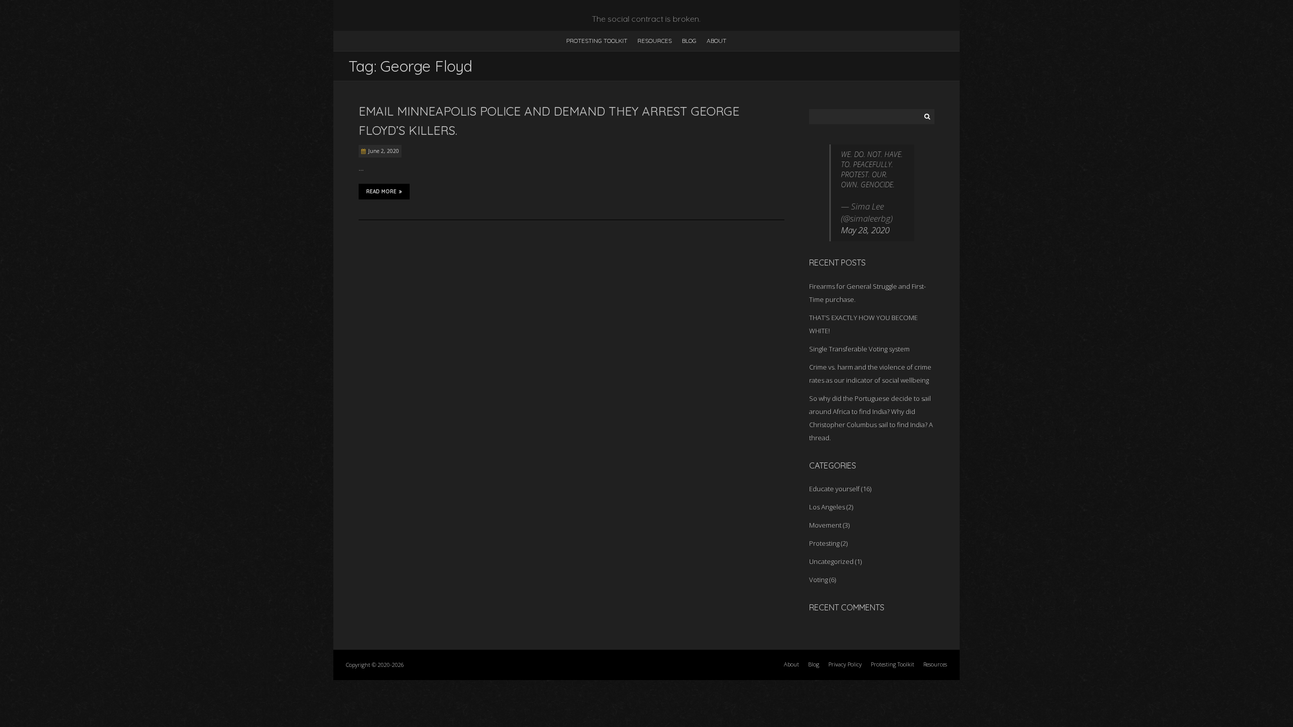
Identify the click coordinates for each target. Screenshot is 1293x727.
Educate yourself (834, 488)
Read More (381, 191)
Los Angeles (827, 506)
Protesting (824, 543)
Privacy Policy (845, 664)
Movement (825, 525)
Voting (818, 579)
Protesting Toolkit (596, 40)
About (716, 40)
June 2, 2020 (383, 150)
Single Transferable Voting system (859, 348)
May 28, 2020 (865, 230)
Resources (654, 40)
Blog (689, 40)
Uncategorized (831, 561)
